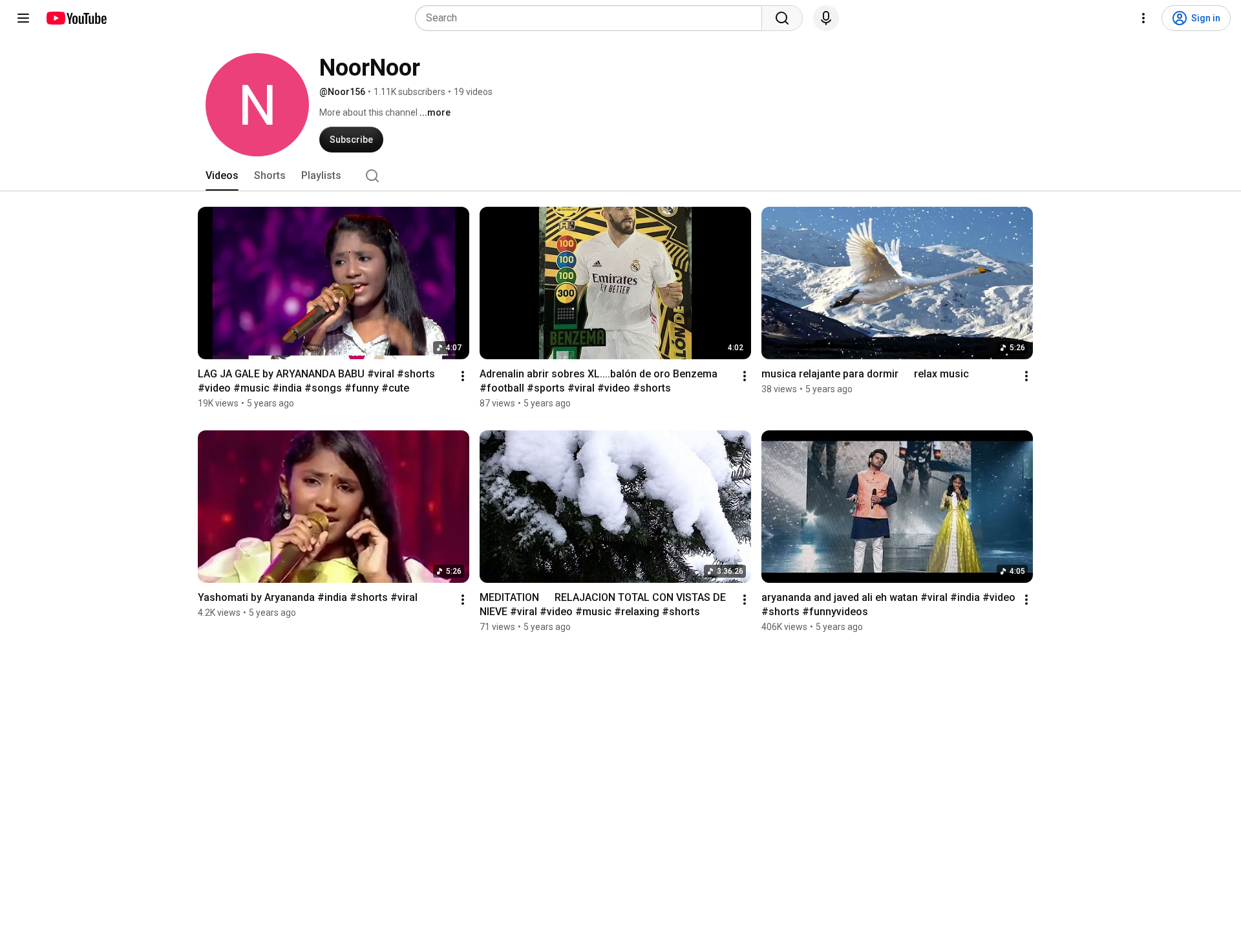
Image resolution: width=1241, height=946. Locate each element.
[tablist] (620, 175)
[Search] (782, 18)
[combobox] (592, 18)
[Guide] (23, 18)
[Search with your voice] (826, 18)
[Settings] (1143, 18)
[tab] (222, 175)
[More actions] (463, 376)
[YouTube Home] (76, 18)
